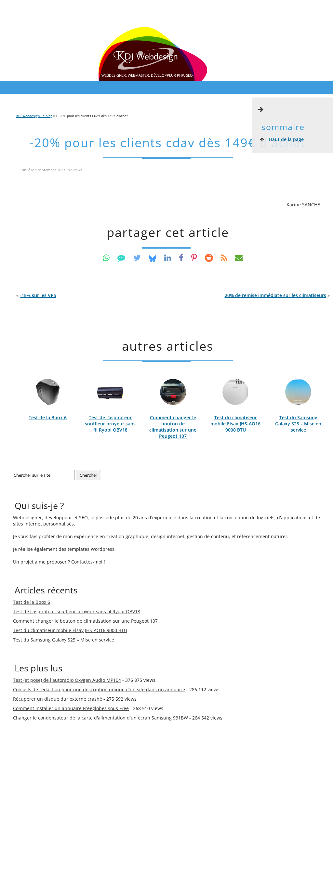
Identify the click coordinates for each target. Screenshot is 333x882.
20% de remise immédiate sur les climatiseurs (275, 295)
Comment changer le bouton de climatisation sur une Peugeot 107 (172, 426)
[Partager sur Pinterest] (194, 257)
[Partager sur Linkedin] (167, 257)
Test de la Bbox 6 (48, 417)
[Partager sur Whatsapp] (106, 257)
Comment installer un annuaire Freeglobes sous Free (71, 708)
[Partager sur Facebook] (181, 257)
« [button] (36, 295)
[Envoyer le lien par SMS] (121, 257)
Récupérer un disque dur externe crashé (57, 699)
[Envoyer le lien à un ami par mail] (239, 257)
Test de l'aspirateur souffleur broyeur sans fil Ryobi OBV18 (110, 423)
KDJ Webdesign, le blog (34, 115)
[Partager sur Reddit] (209, 257)
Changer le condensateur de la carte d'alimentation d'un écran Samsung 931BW (100, 718)
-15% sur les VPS (38, 295)
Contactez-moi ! (88, 562)
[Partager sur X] (137, 257)
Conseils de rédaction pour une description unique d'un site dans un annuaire (99, 689)
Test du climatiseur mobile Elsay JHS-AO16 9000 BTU (235, 423)
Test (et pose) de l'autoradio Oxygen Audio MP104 (67, 680)
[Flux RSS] (224, 257)
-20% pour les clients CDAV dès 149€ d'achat (168, 142)
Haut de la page (285, 139)
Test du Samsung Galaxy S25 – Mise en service (298, 423)
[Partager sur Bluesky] (152, 257)
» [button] (277, 295)
